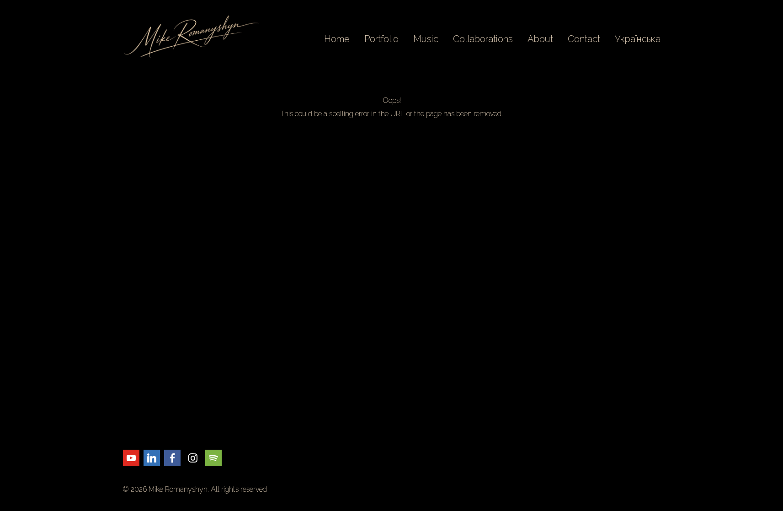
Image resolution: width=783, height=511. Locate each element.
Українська (637, 38)
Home (337, 38)
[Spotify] (213, 458)
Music (425, 38)
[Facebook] (172, 458)
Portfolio (381, 38)
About (540, 38)
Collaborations (483, 38)
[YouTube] (131, 458)
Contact (584, 38)
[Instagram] (193, 458)
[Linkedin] (152, 458)
